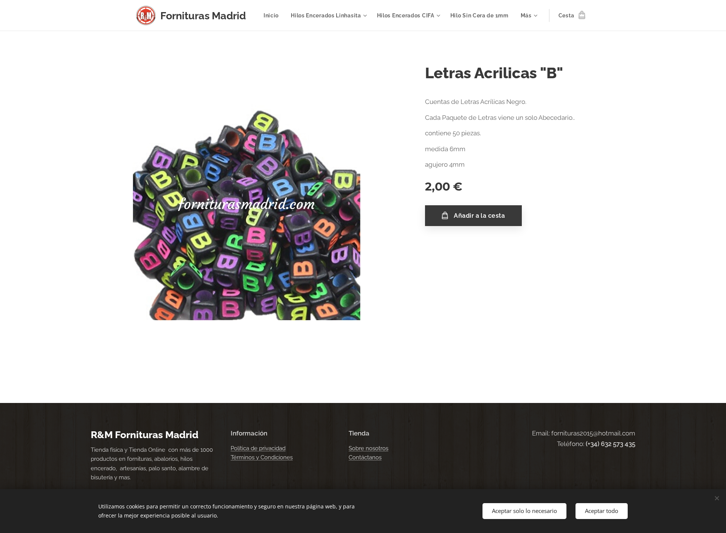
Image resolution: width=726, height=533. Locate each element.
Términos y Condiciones (262, 457)
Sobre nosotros (368, 448)
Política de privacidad (258, 448)
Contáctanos (365, 457)
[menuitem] (273, 15)
